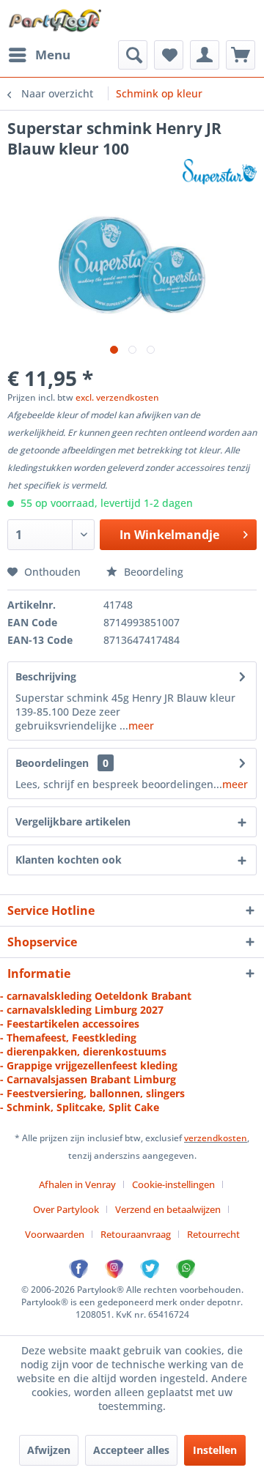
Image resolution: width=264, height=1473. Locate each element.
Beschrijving (45, 676)
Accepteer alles (131, 1450)
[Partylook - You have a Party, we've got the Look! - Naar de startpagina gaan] (55, 20)
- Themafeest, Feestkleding (68, 1038)
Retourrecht (213, 1234)
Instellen (215, 1450)
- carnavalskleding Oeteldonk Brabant (95, 996)
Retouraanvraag (135, 1234)
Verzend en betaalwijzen (168, 1209)
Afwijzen (48, 1450)
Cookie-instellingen (173, 1184)
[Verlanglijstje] (168, 55)
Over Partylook (66, 1209)
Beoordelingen (52, 763)
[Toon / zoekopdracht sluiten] (132, 55)
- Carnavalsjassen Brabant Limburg (88, 1079)
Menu (52, 54)
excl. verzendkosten (117, 397)
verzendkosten (215, 1138)
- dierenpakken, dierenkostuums (83, 1051)
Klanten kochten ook (68, 860)
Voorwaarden (54, 1234)
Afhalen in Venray (77, 1184)
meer (141, 725)
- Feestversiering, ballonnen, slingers (92, 1093)
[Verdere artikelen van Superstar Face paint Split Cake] (220, 172)
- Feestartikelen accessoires (69, 1024)
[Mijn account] (204, 55)
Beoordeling (152, 572)
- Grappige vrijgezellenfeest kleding (88, 1065)
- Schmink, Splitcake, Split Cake (79, 1107)
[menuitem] (39, 55)
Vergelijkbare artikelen (73, 821)
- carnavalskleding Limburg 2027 (82, 1010)
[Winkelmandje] (240, 55)
